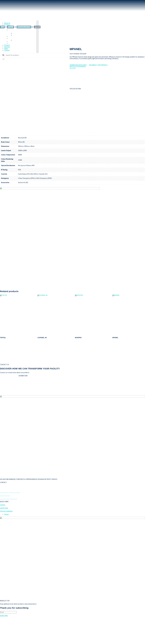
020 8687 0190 (4, 486)
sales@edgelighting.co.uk (8, 489)
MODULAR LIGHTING (24, 27)
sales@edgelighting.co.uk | (9, 376)
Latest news (4, 508)
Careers (2, 505)
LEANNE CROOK (139, 626)
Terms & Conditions (6, 511)
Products (11, 27)
